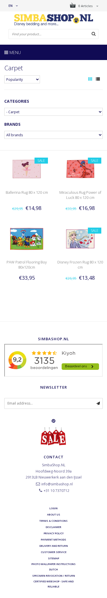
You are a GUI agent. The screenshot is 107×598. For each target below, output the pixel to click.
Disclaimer (53, 527)
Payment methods (53, 539)
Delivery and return (53, 546)
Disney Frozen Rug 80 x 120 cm (80, 264)
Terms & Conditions (53, 521)
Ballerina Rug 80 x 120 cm (27, 192)
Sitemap (53, 558)
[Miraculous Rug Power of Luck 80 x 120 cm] (80, 168)
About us (53, 514)
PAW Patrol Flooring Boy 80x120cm (27, 264)
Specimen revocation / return (53, 576)
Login (53, 508)
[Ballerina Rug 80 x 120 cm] (26, 168)
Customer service (53, 552)
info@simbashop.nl (57, 484)
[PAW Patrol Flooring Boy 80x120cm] (26, 238)
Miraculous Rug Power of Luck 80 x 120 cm (80, 195)
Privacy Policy (54, 533)
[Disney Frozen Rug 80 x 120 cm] (80, 238)
